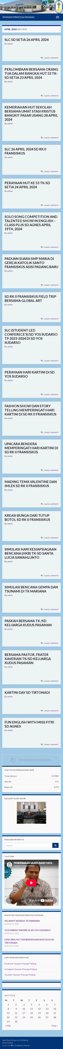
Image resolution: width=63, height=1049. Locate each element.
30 (16, 1021)
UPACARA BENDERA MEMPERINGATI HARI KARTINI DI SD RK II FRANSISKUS (31, 448)
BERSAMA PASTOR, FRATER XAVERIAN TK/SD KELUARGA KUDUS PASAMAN (28, 659)
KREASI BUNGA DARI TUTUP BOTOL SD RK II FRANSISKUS (27, 517)
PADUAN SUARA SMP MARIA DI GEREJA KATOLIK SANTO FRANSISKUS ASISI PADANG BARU (31, 263)
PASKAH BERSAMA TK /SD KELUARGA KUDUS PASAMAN (28, 623)
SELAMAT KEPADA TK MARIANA (22, 920)
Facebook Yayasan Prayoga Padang (20, 963)
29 (8, 1021)
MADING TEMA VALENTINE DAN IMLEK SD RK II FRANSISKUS (31, 484)
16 (16, 1013)
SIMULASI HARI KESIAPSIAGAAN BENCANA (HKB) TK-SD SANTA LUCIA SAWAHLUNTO (30, 553)
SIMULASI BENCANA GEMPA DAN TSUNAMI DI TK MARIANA (31, 589)
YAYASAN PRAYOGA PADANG (18, 17)
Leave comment (51, 57)
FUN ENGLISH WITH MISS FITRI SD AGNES (29, 724)
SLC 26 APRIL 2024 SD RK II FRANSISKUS (25, 151)
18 (31, 1013)
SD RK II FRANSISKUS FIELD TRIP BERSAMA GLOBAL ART (30, 298)
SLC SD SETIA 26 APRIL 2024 (27, 40)
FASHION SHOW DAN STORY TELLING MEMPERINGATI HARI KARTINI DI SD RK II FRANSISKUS (30, 410)
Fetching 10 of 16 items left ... (35, 760)
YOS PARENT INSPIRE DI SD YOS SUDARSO (27, 930)
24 (23, 1017)
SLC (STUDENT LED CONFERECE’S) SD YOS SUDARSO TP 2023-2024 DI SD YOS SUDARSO (31, 336)
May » (55, 1025)
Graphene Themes (22, 1045)
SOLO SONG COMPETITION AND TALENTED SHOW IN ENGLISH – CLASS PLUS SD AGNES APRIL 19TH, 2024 (31, 223)
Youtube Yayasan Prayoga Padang (19, 974)
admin (10, 43)
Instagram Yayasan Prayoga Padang (20, 969)
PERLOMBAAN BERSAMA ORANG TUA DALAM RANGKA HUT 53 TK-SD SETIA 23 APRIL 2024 (31, 73)
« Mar (8, 1025)
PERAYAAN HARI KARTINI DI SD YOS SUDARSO (30, 374)
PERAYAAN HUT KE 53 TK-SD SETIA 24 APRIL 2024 (27, 185)
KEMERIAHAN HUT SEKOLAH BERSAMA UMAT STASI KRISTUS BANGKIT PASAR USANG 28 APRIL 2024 (31, 113)
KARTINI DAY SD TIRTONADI (27, 692)
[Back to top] (56, 1042)
